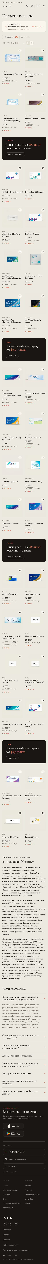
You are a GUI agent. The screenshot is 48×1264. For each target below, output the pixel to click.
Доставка (7, 1230)
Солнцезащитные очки (12, 1203)
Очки (5, 1199)
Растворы (7, 1195)
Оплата (6, 1235)
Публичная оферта (10, 1245)
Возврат (6, 1240)
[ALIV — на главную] (7, 6)
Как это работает (15, 154)
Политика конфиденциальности (16, 1250)
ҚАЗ (9, 1255)
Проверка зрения (32, 1195)
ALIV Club (29, 1199)
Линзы (5, 1186)
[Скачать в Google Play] (24, 1133)
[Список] (31, 43)
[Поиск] (27, 6)
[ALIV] (24, 1217)
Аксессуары (8, 1208)
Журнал (28, 1190)
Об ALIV (28, 1186)
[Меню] (43, 6)
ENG (15, 1255)
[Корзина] (38, 6)
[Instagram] (5, 1224)
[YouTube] (16, 1224)
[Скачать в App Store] (24, 1126)
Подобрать (12, 356)
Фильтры (12, 37)
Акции (27, 1203)
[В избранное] (20, 50)
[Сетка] (28, 43)
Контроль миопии (10, 1190)
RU (4, 1255)
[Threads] (10, 1224)
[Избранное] (32, 6)
